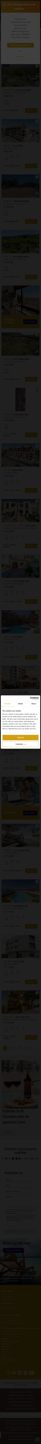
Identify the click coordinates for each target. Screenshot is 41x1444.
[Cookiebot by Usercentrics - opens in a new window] (30, 698)
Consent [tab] (7, 704)
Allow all (20, 737)
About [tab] (33, 704)
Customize (19, 744)
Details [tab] (20, 704)
